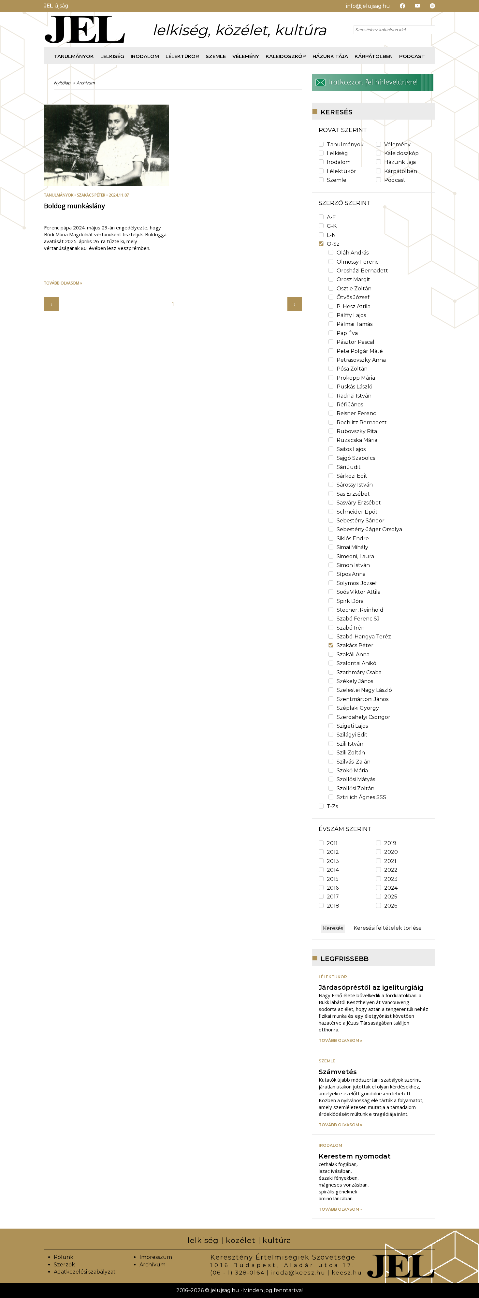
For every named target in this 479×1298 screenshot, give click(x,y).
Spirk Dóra (350, 601)
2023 (391, 879)
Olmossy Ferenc (358, 262)
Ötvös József (353, 297)
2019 (390, 843)
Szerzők (64, 1265)
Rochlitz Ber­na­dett (362, 422)
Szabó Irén (351, 628)
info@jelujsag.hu (368, 6)
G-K (332, 226)
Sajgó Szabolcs (356, 458)
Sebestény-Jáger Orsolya (369, 529)
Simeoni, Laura (355, 556)
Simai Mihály (352, 547)
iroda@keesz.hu (298, 1272)
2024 (391, 888)
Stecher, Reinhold (360, 610)
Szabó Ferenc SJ (358, 619)
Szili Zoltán (351, 753)
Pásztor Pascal (355, 342)
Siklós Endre (353, 538)
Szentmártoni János (362, 699)
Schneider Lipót (357, 512)
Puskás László (354, 387)
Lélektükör (182, 56)
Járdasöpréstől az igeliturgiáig (371, 987)
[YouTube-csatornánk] (412, 6)
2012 (333, 852)
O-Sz (333, 244)
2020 (391, 852)
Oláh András (353, 253)
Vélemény (245, 56)
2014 (333, 870)
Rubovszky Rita (357, 431)
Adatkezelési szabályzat (85, 1272)
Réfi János (350, 404)
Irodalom (145, 56)
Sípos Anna (351, 574)
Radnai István (354, 396)
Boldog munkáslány (74, 205)
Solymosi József (357, 583)
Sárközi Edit (352, 476)
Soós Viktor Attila (359, 592)
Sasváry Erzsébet (359, 503)
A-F (331, 217)
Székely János (355, 681)
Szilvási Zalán (353, 762)
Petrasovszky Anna (361, 360)
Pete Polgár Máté (360, 351)
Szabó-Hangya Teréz (364, 637)
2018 (333, 906)
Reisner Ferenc (356, 413)
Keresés (333, 928)
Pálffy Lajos (351, 315)
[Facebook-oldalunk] (397, 6)
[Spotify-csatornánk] (427, 6)
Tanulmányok (74, 56)
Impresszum (155, 1257)
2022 (391, 870)
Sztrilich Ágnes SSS (361, 797)
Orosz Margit (353, 279)
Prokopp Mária (356, 378)
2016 (333, 888)
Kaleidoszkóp (286, 56)
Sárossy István (355, 485)
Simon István (353, 565)
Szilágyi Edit (352, 735)
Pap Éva (347, 333)
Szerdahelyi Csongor (363, 717)
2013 (333, 861)
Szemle (216, 56)
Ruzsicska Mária (357, 440)
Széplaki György (358, 708)
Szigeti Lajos (352, 726)
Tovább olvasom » (63, 283)
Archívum (152, 1265)
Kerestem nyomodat (355, 1156)
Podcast (412, 56)
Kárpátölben (374, 56)
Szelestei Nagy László (364, 690)
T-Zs (332, 806)
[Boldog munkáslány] (106, 183)
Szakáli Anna (353, 654)
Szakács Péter (91, 195)
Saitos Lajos (351, 449)
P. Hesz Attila (353, 306)
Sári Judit (349, 467)
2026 (390, 906)
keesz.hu (347, 1272)
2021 (390, 861)
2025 (390, 897)
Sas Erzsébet (353, 494)
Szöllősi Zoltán (355, 788)
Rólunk (63, 1257)
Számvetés (338, 1072)
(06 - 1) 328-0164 (237, 1272)
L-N (331, 235)
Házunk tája (330, 56)
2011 (332, 843)
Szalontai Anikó (356, 663)
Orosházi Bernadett (362, 271)
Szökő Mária (352, 770)
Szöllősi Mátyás (356, 779)
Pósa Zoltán (352, 369)
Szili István (350, 744)
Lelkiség (112, 56)
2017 (333, 897)
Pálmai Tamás (354, 324)
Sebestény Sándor (361, 521)
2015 (333, 879)
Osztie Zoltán (354, 288)
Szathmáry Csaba (359, 672)
